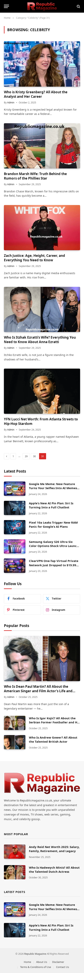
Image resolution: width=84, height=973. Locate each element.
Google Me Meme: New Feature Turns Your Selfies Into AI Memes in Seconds (53, 488)
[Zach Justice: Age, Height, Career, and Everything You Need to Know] (42, 227)
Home (27, 962)
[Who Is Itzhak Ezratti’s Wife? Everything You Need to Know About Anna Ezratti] (42, 309)
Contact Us (62, 967)
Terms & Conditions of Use (35, 967)
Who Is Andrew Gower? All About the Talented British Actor (53, 739)
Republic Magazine (35, 953)
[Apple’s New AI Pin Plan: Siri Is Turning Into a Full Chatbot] (14, 508)
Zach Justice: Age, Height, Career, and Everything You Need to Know (34, 257)
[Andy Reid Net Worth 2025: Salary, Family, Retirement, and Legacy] (14, 851)
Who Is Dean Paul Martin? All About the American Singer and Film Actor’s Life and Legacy (38, 691)
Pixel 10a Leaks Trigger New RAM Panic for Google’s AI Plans (53, 524)
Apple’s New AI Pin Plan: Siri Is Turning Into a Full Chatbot (51, 505)
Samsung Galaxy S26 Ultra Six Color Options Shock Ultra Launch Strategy (54, 546)
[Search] (78, 6)
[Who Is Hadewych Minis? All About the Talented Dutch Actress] (14, 872)
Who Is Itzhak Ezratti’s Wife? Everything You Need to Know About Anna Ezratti (40, 339)
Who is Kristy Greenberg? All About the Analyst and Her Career (35, 94)
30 (34, 456)
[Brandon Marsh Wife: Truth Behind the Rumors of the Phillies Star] (42, 145)
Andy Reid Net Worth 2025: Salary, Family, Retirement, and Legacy (54, 849)
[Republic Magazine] (42, 6)
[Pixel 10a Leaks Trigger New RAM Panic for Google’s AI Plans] (14, 527)
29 (26, 456)
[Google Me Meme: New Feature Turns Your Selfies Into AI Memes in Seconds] (14, 489)
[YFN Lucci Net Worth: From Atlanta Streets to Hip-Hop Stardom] (42, 391)
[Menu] (6, 6)
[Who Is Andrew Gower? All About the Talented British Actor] (14, 742)
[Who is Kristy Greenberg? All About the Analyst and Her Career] (42, 63)
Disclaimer (58, 962)
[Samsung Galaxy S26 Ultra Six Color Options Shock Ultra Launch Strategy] (14, 546)
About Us (41, 962)
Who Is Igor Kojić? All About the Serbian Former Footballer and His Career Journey (54, 722)
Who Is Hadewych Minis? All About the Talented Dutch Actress (54, 869)
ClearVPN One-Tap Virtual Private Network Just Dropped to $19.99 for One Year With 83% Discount (53, 565)
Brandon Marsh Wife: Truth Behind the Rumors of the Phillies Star (35, 176)
